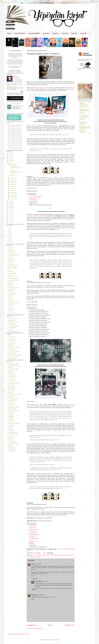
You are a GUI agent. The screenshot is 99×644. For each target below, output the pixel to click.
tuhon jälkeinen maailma (13, 354)
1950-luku (10, 338)
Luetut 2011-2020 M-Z (34, 33)
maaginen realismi (12, 410)
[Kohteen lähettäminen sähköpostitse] (47, 553)
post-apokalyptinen (12, 351)
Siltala (9, 300)
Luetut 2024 (74, 33)
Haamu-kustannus (12, 265)
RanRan (10, 296)
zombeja (10, 450)
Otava (9, 295)
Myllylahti (10, 289)
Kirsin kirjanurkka (83, 115)
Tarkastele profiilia (11, 86)
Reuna (9, 298)
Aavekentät (31, 536)
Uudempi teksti (31, 625)
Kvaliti (64, 555)
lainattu (9, 329)
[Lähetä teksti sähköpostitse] (44, 553)
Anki (32, 564)
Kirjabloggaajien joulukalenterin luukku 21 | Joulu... (16, 167)
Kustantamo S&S (12, 280)
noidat (9, 416)
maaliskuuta (12, 194)
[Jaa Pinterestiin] (52, 553)
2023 (9, 160)
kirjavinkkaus (11, 400)
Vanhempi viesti (70, 625)
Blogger (57, 639)
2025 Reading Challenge (15, 103)
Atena (9, 249)
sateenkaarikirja (11, 432)
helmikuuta (12, 196)
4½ (8, 240)
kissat (9, 401)
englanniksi (10, 380)
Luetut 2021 (46, 33)
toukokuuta (12, 190)
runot (9, 427)
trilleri (9, 445)
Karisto (9, 275)
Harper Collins (11, 267)
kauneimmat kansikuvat (13, 394)
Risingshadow (11, 322)
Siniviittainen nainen (34, 538)
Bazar (9, 262)
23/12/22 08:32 (44, 581)
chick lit (10, 370)
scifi (9, 436)
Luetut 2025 (83, 33)
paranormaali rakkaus (13, 423)
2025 (9, 156)
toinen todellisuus (12, 443)
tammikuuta (12, 198)
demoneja (10, 374)
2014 (9, 216)
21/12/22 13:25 (37, 564)
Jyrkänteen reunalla (33, 529)
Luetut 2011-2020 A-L (19, 33)
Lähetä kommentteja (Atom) (35, 628)
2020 (9, 203)
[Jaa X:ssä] (49, 553)
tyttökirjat (10, 447)
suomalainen (29, 556)
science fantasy (11, 434)
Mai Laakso (34, 595)
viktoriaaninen (11, 358)
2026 (9, 154)
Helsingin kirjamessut (13, 365)
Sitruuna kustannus (12, 302)
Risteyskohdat (32, 525)
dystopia (10, 343)
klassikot (10, 403)
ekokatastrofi (11, 376)
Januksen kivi (32, 527)
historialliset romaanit (13, 347)
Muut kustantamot (12, 287)
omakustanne (11, 313)
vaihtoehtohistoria (12, 356)
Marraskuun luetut (13, 175)
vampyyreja (10, 448)
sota (9, 439)
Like (9, 284)
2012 (9, 220)
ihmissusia (10, 389)
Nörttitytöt (10, 320)
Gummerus (10, 264)
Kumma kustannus (12, 278)
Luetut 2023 (65, 33)
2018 (9, 207)
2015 (9, 214)
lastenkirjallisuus (70, 555)
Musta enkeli (32, 541)
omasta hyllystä (11, 331)
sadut (9, 428)
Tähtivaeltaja (11, 323)
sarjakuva (10, 430)
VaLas (9, 307)
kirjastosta (59, 555)
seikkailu (10, 438)
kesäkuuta (12, 188)
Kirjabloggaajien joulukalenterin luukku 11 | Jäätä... (16, 172)
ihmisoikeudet (11, 387)
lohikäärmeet (11, 409)
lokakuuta (12, 180)
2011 (9, 222)
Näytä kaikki (90, 133)
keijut (9, 396)
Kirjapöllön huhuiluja (84, 109)
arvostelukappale (39, 555)
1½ (8, 229)
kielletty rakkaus (12, 398)
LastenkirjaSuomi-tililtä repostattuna (35, 215)
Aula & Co (10, 253)
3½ (8, 237)
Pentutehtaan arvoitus (34, 197)
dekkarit (45, 555)
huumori (10, 385)
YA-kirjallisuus (11, 369)
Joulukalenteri (53, 555)
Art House (10, 247)
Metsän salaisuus (33, 199)
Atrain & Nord (11, 251)
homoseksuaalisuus (12, 383)
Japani (9, 367)
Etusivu (9, 33)
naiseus (9, 414)
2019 (9, 205)
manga (9, 412)
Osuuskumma (11, 293)
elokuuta (12, 184)
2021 (9, 201)
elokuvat (10, 378)
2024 (9, 158)
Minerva (10, 285)
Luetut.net (59, 549)
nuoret (9, 419)
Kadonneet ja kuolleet (34, 534)
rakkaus (10, 425)
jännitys (10, 390)
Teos (9, 305)
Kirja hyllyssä (82, 122)
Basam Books (11, 260)
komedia (10, 405)
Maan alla (31, 539)
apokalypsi (10, 342)
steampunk (10, 352)
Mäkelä (9, 291)
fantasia (10, 381)
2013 (9, 218)
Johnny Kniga (11, 273)
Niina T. (37, 581)
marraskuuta (13, 178)
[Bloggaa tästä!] (48, 553)
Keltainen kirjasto (12, 276)
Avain (9, 256)
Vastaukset (35, 578)
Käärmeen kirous (68, 404)
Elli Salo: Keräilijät (83, 123)
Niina (13, 105)
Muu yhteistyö (11, 318)
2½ (32, 555)
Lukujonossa (82, 103)
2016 (9, 211)
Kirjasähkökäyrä (66, 549)
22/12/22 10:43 (40, 595)
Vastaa (32, 575)
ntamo (9, 311)
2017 (9, 209)
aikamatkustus (11, 340)
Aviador (10, 258)
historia (9, 345)
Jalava (9, 271)
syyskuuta (12, 182)
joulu (49, 555)
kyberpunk (10, 349)
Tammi (34, 556)
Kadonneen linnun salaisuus (35, 196)
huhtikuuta (12, 192)
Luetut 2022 (55, 33)
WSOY (9, 309)
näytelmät (10, 421)
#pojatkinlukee (11, 363)
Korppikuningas (30, 406)
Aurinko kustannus (12, 255)
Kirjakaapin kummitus (43, 87)
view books (21, 112)
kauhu (9, 392)
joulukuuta (12, 164)
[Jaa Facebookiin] (51, 553)
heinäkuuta (12, 186)
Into (9, 269)
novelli (9, 418)
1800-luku (10, 336)
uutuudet (39, 556)
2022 (9, 162)
